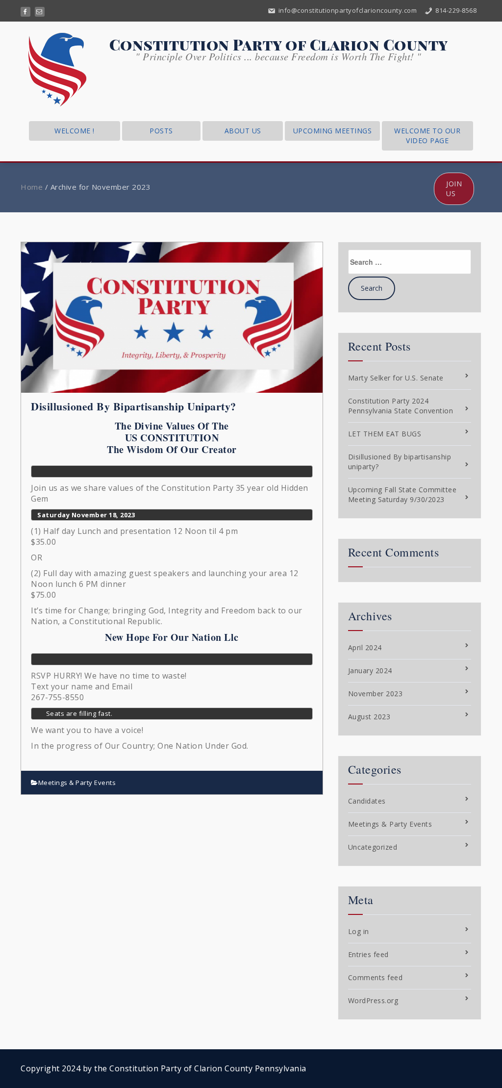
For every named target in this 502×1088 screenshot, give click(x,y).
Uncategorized (373, 847)
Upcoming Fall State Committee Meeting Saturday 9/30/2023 (402, 494)
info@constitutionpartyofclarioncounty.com (346, 10)
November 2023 (375, 693)
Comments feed (375, 977)
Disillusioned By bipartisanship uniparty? (133, 406)
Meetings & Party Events (77, 782)
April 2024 (365, 647)
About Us (243, 130)
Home (32, 187)
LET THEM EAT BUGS (385, 433)
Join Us (454, 188)
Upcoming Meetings (332, 130)
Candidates (367, 801)
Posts (161, 130)
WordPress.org (373, 1000)
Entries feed (368, 954)
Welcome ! (74, 130)
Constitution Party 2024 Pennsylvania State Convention (400, 405)
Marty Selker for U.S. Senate (396, 377)
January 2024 (370, 670)
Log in (358, 931)
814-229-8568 (455, 10)
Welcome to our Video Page (427, 135)
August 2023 (369, 716)
